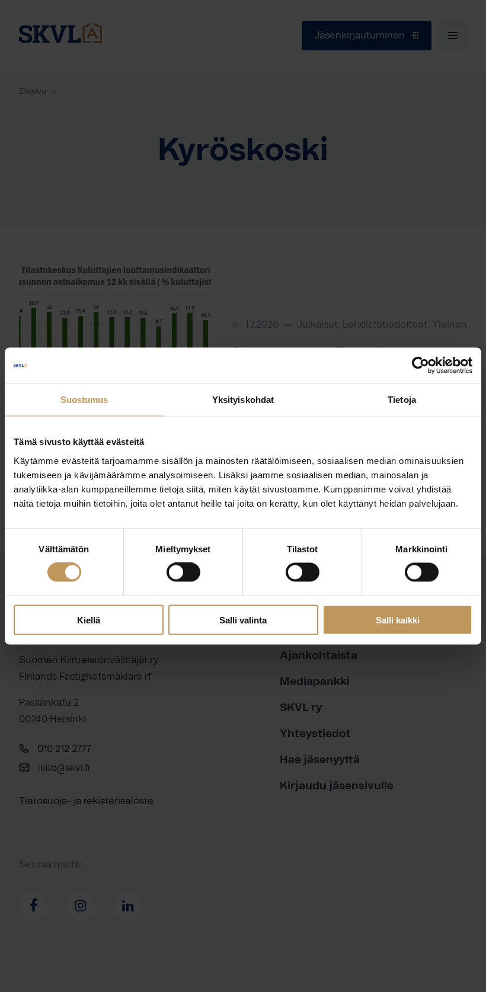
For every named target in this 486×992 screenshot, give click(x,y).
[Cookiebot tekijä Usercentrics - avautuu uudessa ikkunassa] (420, 366)
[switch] (183, 572)
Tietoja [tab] (402, 400)
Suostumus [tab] (84, 400)
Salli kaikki (398, 620)
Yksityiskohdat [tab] (243, 400)
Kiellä (88, 620)
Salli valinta (243, 620)
